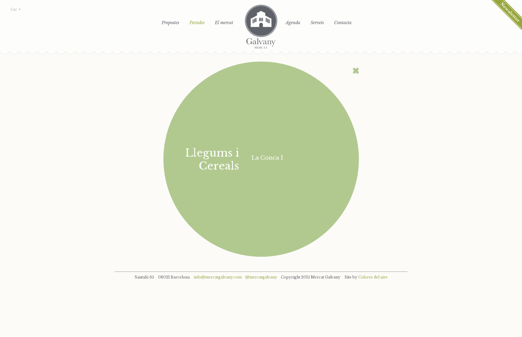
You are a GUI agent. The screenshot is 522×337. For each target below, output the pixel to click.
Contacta (343, 22)
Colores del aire (373, 277)
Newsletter (506, 15)
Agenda (292, 22)
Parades (197, 22)
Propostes (170, 22)
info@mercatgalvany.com (218, 277)
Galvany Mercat (261, 27)
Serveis (317, 22)
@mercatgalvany (261, 277)
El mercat (224, 22)
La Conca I (267, 157)
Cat (14, 9)
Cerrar (356, 71)
